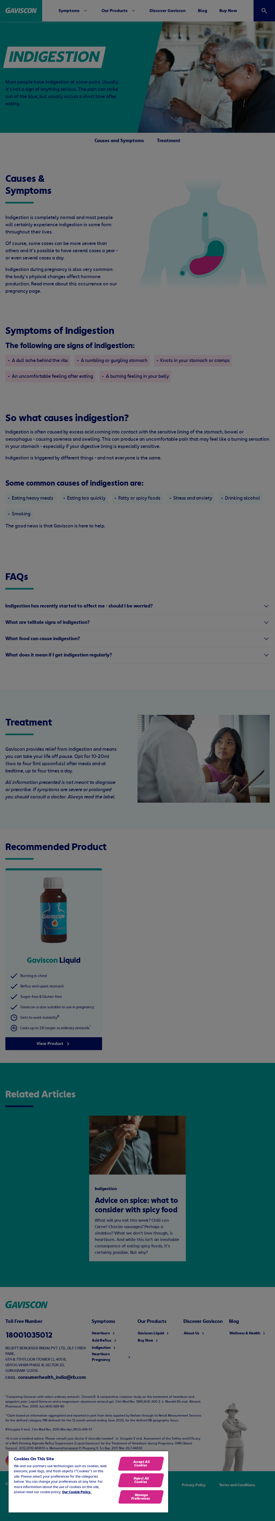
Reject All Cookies (141, 1480)
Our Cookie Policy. (77, 1492)
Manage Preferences (140, 1496)
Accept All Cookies (141, 1463)
